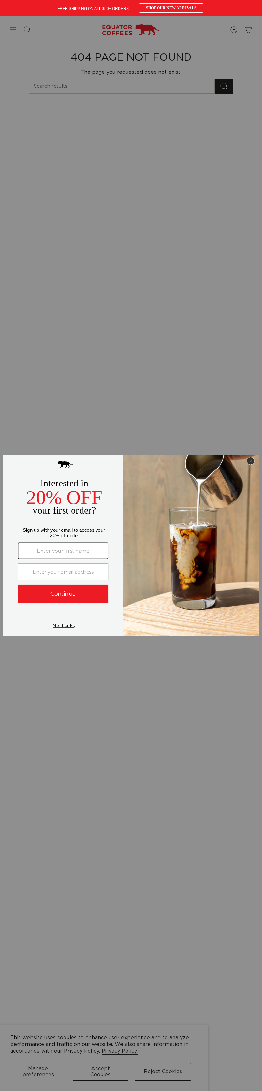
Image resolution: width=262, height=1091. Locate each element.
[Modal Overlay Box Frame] (131, 8)
